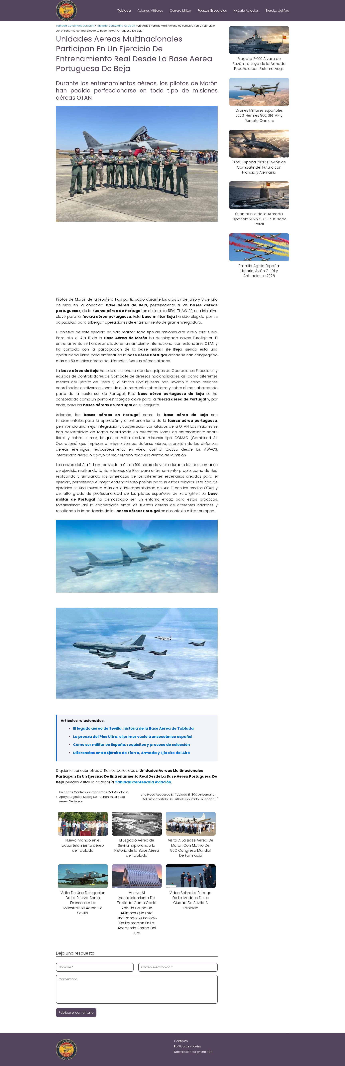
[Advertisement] (137, 255)
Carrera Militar (180, 10)
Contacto (181, 1041)
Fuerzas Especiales (212, 10)
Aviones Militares (150, 10)
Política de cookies (187, 1046)
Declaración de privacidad (193, 1052)
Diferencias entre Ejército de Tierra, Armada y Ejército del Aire (131, 752)
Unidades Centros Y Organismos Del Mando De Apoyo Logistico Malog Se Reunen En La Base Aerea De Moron (94, 796)
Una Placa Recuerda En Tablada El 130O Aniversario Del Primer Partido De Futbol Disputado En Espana (177, 796)
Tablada (124, 10)
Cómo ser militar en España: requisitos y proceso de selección (131, 744)
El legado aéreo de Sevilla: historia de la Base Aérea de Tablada (133, 728)
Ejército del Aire (277, 10)
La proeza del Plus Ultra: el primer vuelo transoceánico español (132, 736)
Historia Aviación (246, 10)
